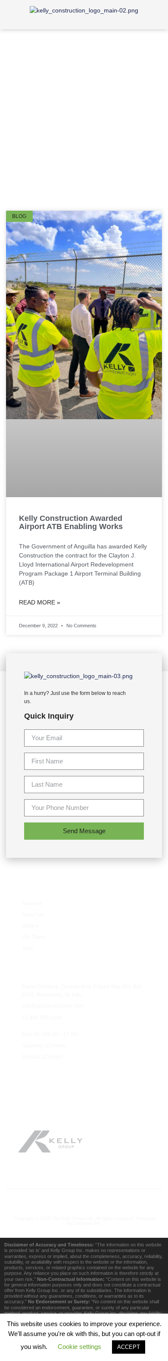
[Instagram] (102, 1199)
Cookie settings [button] (79, 1346)
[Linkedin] (120, 1199)
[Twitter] (66, 1199)
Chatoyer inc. (87, 1223)
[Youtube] (84, 1199)
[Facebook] (48, 1199)
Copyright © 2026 (33, 1218)
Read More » (39, 602)
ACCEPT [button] (128, 1347)
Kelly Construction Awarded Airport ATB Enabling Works (71, 522)
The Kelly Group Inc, (73, 1218)
